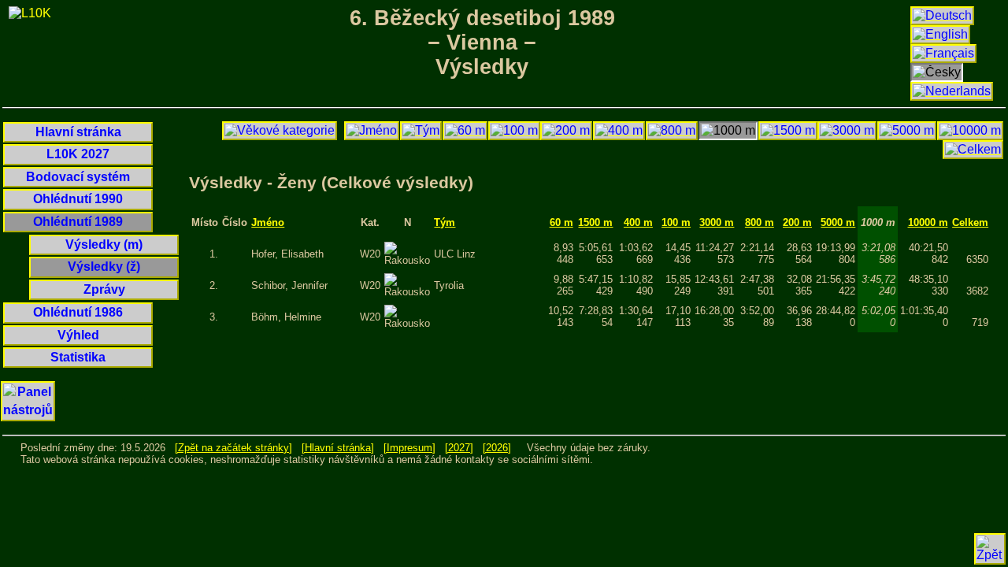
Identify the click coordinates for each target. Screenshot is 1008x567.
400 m (638, 222)
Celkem (970, 222)
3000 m (716, 222)
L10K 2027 (77, 154)
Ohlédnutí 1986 (78, 312)
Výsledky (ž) (104, 266)
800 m (759, 222)
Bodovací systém (78, 176)
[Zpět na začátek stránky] (233, 448)
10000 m (928, 222)
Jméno (267, 222)
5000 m (838, 222)
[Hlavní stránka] (338, 448)
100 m (676, 222)
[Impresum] (409, 448)
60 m (561, 222)
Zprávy (104, 289)
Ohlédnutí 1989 (78, 221)
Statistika (78, 357)
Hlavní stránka (78, 132)
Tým (444, 222)
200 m (797, 222)
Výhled (78, 335)
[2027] (459, 448)
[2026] (497, 448)
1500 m (595, 222)
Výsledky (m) (104, 244)
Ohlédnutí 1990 (78, 199)
